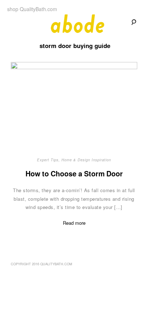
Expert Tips (48, 159)
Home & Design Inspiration (86, 159)
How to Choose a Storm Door (74, 173)
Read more (74, 222)
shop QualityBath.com (32, 9)
